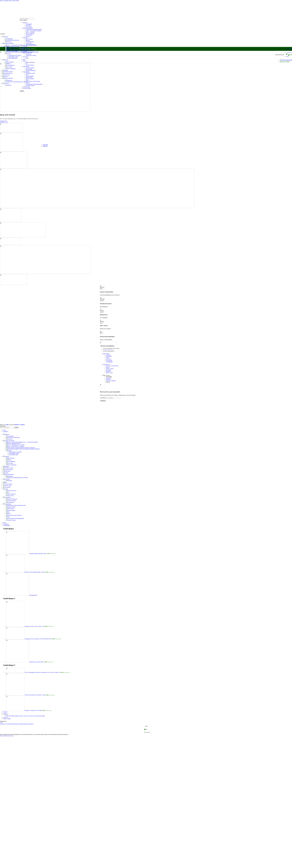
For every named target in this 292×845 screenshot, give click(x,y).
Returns (108, 367)
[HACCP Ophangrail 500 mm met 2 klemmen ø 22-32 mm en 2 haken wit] (15, 672)
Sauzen (107, 357)
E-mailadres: (103, 397)
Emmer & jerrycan (11, 490)
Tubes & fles (10, 495)
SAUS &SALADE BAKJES (14, 515)
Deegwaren (9, 80)
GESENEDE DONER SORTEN (34, 29)
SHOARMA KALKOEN (15, 452)
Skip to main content (14, 0)
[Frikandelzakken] (17, 595)
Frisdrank (108, 355)
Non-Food (108, 359)
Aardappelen (29, 24)
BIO (8, 512)
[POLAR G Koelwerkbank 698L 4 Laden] (15, 572)
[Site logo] (9, 58)
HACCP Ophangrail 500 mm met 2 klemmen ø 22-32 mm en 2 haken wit (42, 672)
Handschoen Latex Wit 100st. (36, 662)
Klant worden (109, 372)
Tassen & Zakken (11, 520)
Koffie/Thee (109, 356)
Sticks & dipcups (11, 494)
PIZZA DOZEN (11, 507)
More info (5, 735)
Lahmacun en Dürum (22, 81)
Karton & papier (11, 510)
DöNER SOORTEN (28, 28)
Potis (10, 85)
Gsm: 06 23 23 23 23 (108, 349)
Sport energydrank (11, 68)
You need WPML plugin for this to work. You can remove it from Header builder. (25, 716)
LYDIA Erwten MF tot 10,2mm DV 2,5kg (35, 695)
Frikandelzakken (33, 595)
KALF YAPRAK (19, 49)
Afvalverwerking (11, 500)
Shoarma (9, 450)
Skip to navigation (4, 0)
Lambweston (16, 40)
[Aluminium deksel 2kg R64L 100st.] (17, 553)
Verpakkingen (109, 362)
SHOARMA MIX (13, 454)
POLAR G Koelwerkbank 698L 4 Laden (35, 572)
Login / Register (7, 718)
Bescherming (10, 502)
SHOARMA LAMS (14, 453)
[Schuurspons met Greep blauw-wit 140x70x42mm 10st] (15, 638)
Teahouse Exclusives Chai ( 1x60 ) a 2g (34, 626)
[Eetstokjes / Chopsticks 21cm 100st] (15, 710)
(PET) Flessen (10, 62)
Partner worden (109, 368)
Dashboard (108, 378)
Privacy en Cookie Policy (112, 365)
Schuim (8, 516)
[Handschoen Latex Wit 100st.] (17, 662)
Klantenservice (106, 364)
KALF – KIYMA (30, 32)
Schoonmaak (109, 360)
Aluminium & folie (21, 505)
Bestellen (108, 371)
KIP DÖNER (16, 46)
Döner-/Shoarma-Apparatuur (27, 50)
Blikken (8, 63)
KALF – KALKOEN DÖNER (33, 31)
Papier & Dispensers (12, 499)
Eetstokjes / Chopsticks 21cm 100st (33, 710)
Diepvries (25, 22)
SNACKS (28, 25)
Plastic (9, 513)
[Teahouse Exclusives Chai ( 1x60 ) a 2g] (15, 626)
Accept (12, 735)
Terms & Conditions (111, 380)
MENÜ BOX (10, 508)
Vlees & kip (29, 26)
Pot (8, 492)
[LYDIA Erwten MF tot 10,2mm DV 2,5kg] (15, 695)
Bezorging (108, 370)
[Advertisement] (45, 413)
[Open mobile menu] (38, 48)
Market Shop (106, 353)
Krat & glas (9, 67)
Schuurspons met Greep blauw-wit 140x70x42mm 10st (38, 638)
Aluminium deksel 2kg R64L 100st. (38, 553)
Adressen (108, 379)
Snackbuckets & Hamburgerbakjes (15, 518)
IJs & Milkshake (11, 65)
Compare (5, 717)
